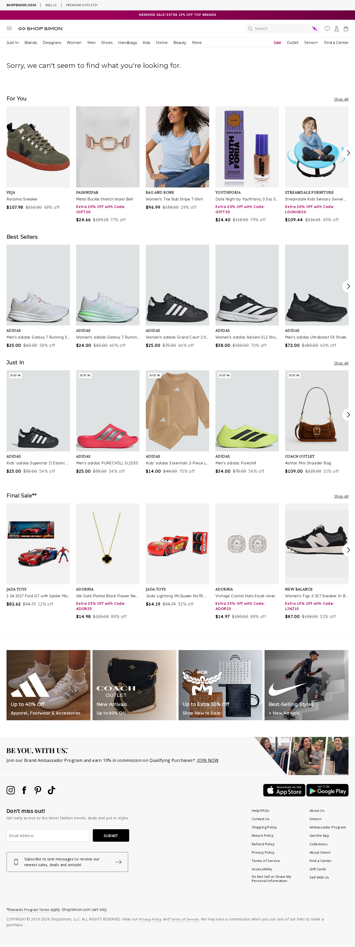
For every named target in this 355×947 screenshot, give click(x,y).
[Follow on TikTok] (51, 793)
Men (91, 42)
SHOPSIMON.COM (21, 5)
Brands (30, 42)
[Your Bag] (346, 30)
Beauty (179, 42)
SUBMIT (111, 835)
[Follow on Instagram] (11, 793)
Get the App (319, 835)
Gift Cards (318, 869)
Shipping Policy (264, 827)
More (197, 42)
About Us (317, 810)
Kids (146, 42)
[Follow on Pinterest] (38, 793)
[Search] (283, 28)
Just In (12, 42)
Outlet (293, 42)
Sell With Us (319, 877)
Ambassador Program (328, 827)
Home (162, 42)
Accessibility (262, 869)
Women (74, 42)
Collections (319, 844)
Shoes (107, 42)
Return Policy (263, 835)
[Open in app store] (284, 795)
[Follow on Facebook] (24, 793)
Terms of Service (266, 860)
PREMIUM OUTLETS (82, 5)
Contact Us (261, 818)
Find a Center (336, 42)
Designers (52, 42)
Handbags (127, 42)
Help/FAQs (260, 810)
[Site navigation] (9, 29)
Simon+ (311, 42)
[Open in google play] (327, 795)
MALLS (51, 5)
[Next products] (348, 153)
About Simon (320, 852)
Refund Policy (263, 844)
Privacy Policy (263, 852)
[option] (38, 158)
